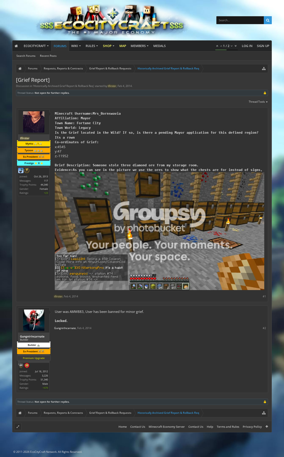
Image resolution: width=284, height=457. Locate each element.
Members (138, 46)
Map (122, 46)
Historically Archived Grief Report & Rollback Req (63, 86)
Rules (90, 46)
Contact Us (137, 427)
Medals (159, 46)
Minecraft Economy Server (167, 427)
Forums (60, 46)
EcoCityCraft (35, 46)
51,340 (44, 379)
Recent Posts (48, 56)
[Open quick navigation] (264, 68)
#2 (264, 328)
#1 (264, 296)
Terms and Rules (228, 427)
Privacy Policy (252, 427)
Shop (107, 46)
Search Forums (26, 56)
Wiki (74, 46)
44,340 (44, 184)
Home (122, 427)
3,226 (45, 375)
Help (210, 427)
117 (46, 180)
